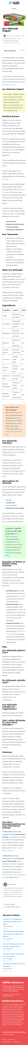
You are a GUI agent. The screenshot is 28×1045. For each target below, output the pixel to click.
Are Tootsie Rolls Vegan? (12, 907)
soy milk (10, 634)
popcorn (19, 596)
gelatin (6, 179)
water (11, 150)
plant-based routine (8, 84)
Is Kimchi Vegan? (9, 904)
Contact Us (11, 1039)
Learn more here (13, 991)
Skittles (8, 500)
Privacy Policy (6, 1042)
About (4, 1039)
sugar (15, 452)
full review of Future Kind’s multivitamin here (14, 874)
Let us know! (17, 42)
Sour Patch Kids (11, 505)
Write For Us (16, 1042)
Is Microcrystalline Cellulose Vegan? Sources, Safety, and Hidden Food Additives (13, 934)
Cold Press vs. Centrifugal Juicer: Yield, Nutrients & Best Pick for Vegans (12, 921)
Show (22, 50)
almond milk (21, 631)
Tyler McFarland (10, 36)
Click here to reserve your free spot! (13, 431)
